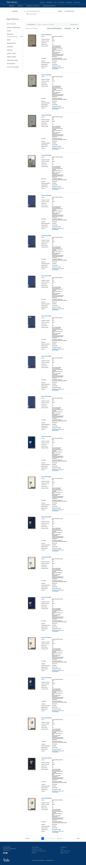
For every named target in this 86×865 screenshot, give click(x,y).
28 (58, 838)
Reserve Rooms (69, 2)
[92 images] (32, 40)
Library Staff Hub (64, 852)
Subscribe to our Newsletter (39, 850)
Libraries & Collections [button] (33, 5)
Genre (9, 40)
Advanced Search (69, 11)
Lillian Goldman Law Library (56, 67)
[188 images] (31, 241)
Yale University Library (11, 2)
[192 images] (31, 201)
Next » (36, 28)
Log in (55, 2)
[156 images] (31, 482)
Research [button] (11, 5)
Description (29, 14)
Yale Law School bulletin (46, 34)
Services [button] (20, 5)
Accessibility (63, 847)
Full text (35, 14)
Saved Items (42, 2)
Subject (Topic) (11, 53)
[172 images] (31, 402)
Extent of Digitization (13, 27)
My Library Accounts (37, 849)
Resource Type (11, 43)
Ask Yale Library (61, 2)
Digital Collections (12, 19)
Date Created (11, 63)
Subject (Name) (11, 56)
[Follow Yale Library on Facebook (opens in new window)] (3, 852)
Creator (9, 50)
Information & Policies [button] (49, 5)
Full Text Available (13, 67)
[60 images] (32, 80)
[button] (60, 11)
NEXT (78, 838)
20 (67, 28)
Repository (10, 34)
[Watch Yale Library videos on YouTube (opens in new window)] (6, 852)
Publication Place (12, 60)
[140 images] (31, 763)
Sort (54, 28)
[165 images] (31, 321)
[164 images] (31, 361)
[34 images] (32, 120)
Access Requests (49, 2)
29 (61, 838)
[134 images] (31, 804)
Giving (61, 849)
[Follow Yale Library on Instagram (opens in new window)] (5, 852)
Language (10, 46)
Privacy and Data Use (65, 850)
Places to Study (77, 2)
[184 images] (31, 161)
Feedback (34, 852)
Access (9, 31)
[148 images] (31, 522)
